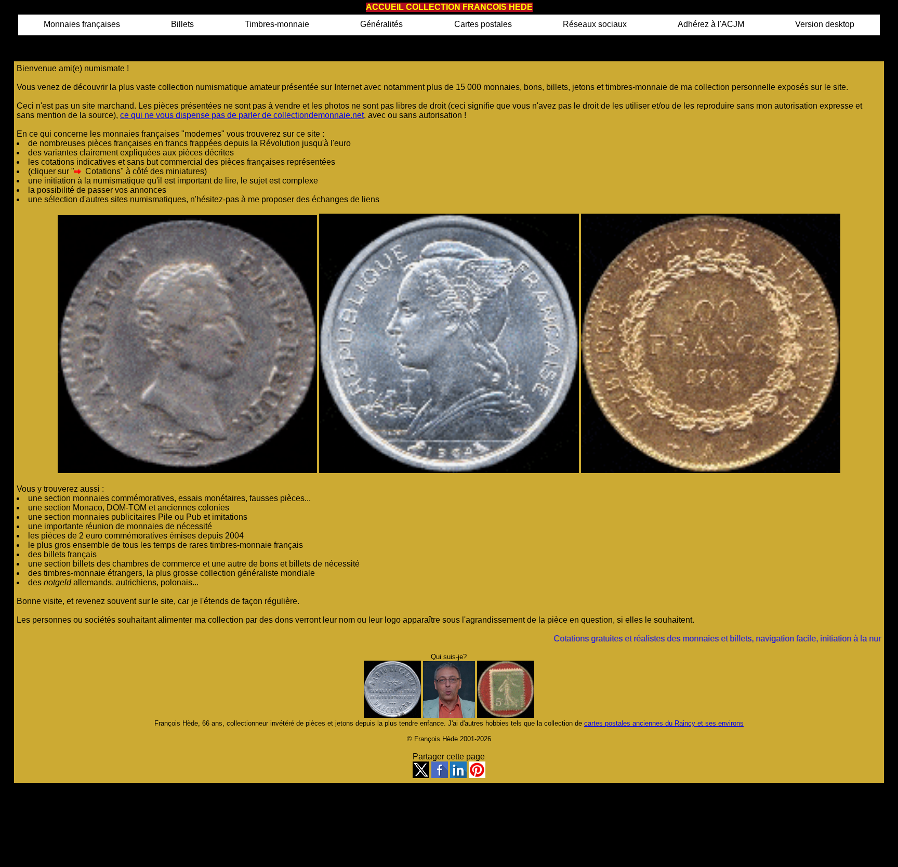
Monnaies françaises (82, 24)
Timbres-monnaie (277, 24)
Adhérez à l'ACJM (711, 24)
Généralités (381, 24)
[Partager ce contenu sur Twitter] (421, 775)
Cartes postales (483, 24)
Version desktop (824, 24)
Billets (182, 24)
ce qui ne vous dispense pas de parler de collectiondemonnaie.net (242, 115)
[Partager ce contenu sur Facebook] (439, 775)
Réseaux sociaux (595, 24)
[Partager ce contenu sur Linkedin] (458, 775)
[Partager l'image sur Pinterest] (477, 775)
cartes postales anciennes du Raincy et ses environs (664, 723)
